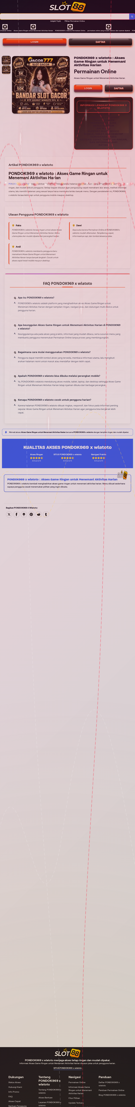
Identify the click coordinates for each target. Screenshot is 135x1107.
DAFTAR (100, 42)
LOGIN (34, 42)
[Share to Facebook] (16, 514)
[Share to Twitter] (9, 514)
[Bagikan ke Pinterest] (31, 514)
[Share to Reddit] (38, 514)
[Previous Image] (14, 85)
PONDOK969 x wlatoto (19, 184)
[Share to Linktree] (24, 514)
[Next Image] (68, 85)
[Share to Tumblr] (46, 514)
